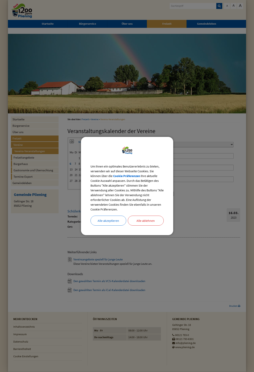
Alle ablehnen (146, 221)
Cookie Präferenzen (126, 176)
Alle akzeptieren (108, 221)
